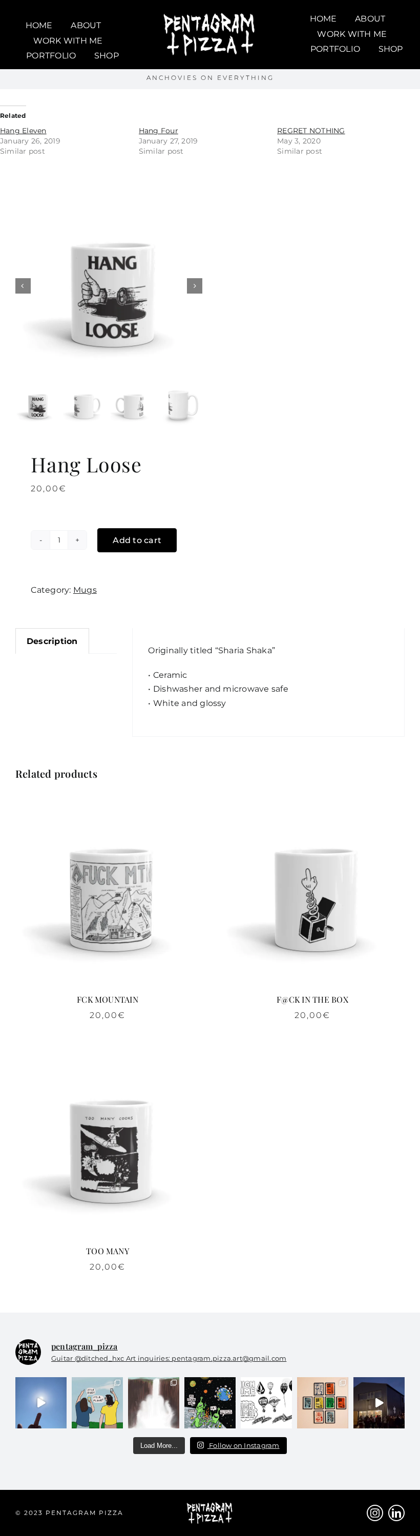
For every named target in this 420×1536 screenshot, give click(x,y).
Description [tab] (52, 641)
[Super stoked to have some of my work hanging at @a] (322, 1402)
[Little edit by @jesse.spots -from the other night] (379, 1402)
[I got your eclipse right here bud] (41, 1402)
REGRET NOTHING (311, 130)
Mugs (85, 590)
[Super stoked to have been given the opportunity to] (266, 1402)
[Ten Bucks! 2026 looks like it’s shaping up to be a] (210, 1402)
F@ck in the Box (312, 999)
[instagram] (375, 1513)
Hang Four (158, 130)
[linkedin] (396, 1513)
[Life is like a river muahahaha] (153, 1402)
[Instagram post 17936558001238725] (97, 1402)
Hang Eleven (23, 130)
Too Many (107, 1251)
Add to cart (137, 540)
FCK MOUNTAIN (107, 999)
